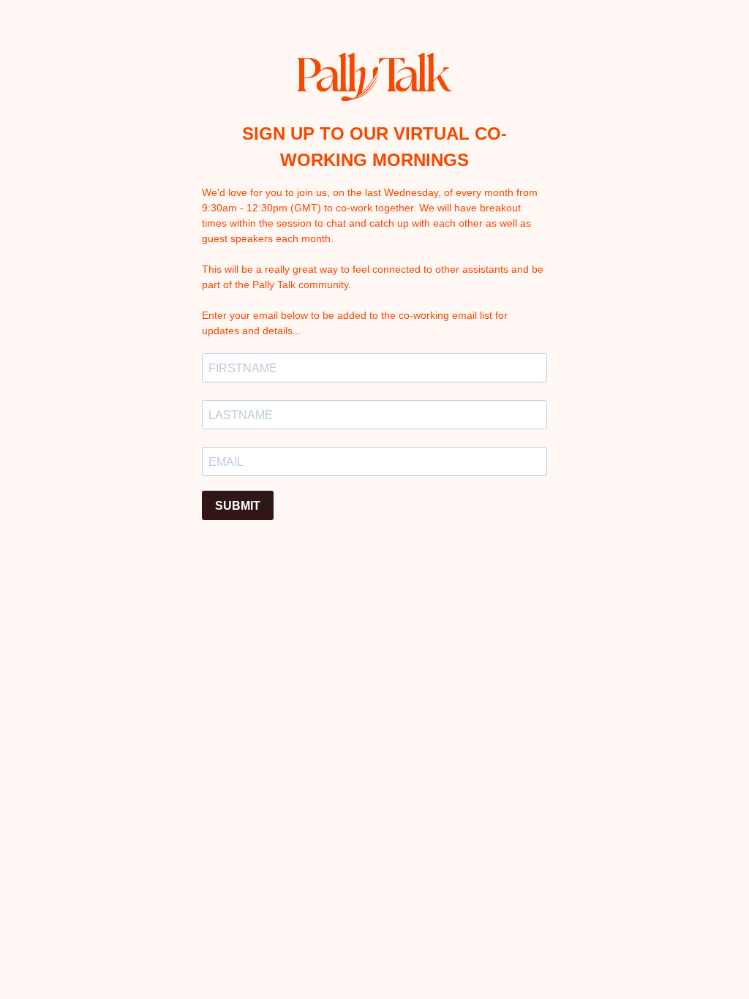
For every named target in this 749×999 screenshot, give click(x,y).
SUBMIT (237, 505)
